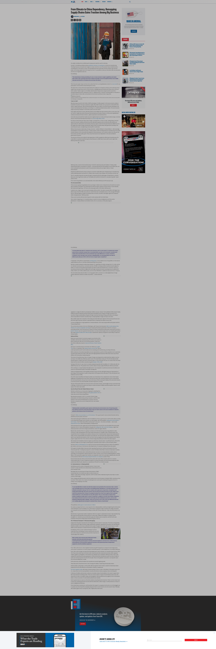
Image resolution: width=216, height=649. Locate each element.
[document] (108, 324)
